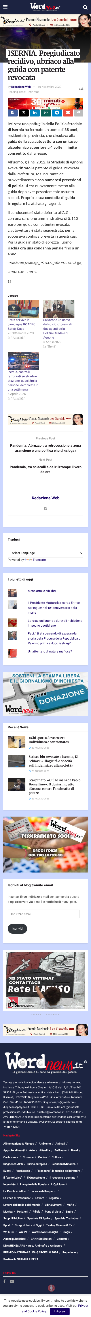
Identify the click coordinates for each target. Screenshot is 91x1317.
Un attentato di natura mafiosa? (50, 651)
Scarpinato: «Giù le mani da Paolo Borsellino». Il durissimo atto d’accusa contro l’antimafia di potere (54, 786)
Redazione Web (21, 87)
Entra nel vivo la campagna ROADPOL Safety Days (22, 324)
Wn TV (23, 1232)
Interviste (9, 1184)
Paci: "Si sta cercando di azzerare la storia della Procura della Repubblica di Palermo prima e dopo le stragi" (54, 638)
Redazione (69, 1252)
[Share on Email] (68, 112)
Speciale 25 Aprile (38, 1218)
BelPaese (60, 1150)
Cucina (42, 1157)
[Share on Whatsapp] (46, 112)
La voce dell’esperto (43, 1191)
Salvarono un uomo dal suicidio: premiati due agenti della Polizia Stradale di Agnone (57, 329)
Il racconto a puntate (62, 1177)
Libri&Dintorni (53, 1205)
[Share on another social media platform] (78, 112)
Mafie (70, 1205)
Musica (8, 1211)
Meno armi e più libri (42, 591)
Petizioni (22, 1211)
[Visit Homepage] (45, 7)
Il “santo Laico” (12, 1177)
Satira (69, 1211)
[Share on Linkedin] (35, 112)
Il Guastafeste (36, 1177)
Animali (60, 1143)
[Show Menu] (5, 7)
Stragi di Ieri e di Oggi (28, 1225)
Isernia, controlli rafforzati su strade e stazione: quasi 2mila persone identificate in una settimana (23, 381)
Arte (32, 1150)
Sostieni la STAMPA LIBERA (20, 1259)
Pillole (36, 1211)
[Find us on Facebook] (4, 1282)
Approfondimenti (14, 1150)
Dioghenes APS (13, 1164)
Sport (6, 1225)
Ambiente (45, 1143)
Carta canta (10, 1157)
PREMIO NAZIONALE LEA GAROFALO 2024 (30, 1252)
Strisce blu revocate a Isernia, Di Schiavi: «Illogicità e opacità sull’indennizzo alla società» (53, 761)
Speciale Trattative (66, 1218)
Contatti (62, 1239)
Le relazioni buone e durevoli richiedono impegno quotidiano (55, 623)
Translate (39, 559)
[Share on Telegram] (57, 112)
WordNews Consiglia (45, 1232)
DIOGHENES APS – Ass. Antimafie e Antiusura (32, 1246)
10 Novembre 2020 (49, 87)
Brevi (74, 1150)
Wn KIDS (8, 1232)
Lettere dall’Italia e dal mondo (21, 1205)
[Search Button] (85, 7)
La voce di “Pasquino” (17, 1198)
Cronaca (28, 1157)
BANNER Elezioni (41, 1239)
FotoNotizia (23, 1171)
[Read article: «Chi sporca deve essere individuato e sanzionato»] (16, 742)
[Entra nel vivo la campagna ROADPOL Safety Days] (23, 309)
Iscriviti (17, 928)
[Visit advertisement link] (45, 20)
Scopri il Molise (13, 1218)
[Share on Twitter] (24, 112)
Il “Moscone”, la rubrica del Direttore (57, 1171)
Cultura (56, 1157)
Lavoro (39, 1198)
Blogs (66, 1232)
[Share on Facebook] (13, 112)
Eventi (7, 1171)
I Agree (59, 1311)
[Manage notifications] (51, 1288)
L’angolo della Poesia (33, 1184)
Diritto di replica (37, 1164)
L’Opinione (57, 1184)
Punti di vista (53, 1211)
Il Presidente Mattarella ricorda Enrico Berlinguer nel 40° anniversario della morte (54, 607)
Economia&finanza (64, 1164)
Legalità (54, 1198)
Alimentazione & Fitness (18, 1143)
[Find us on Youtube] (12, 1282)
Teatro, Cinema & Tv (59, 1225)
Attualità (44, 1150)
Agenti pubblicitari (14, 1239)
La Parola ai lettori (14, 1191)
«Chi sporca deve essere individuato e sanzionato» (49, 740)
